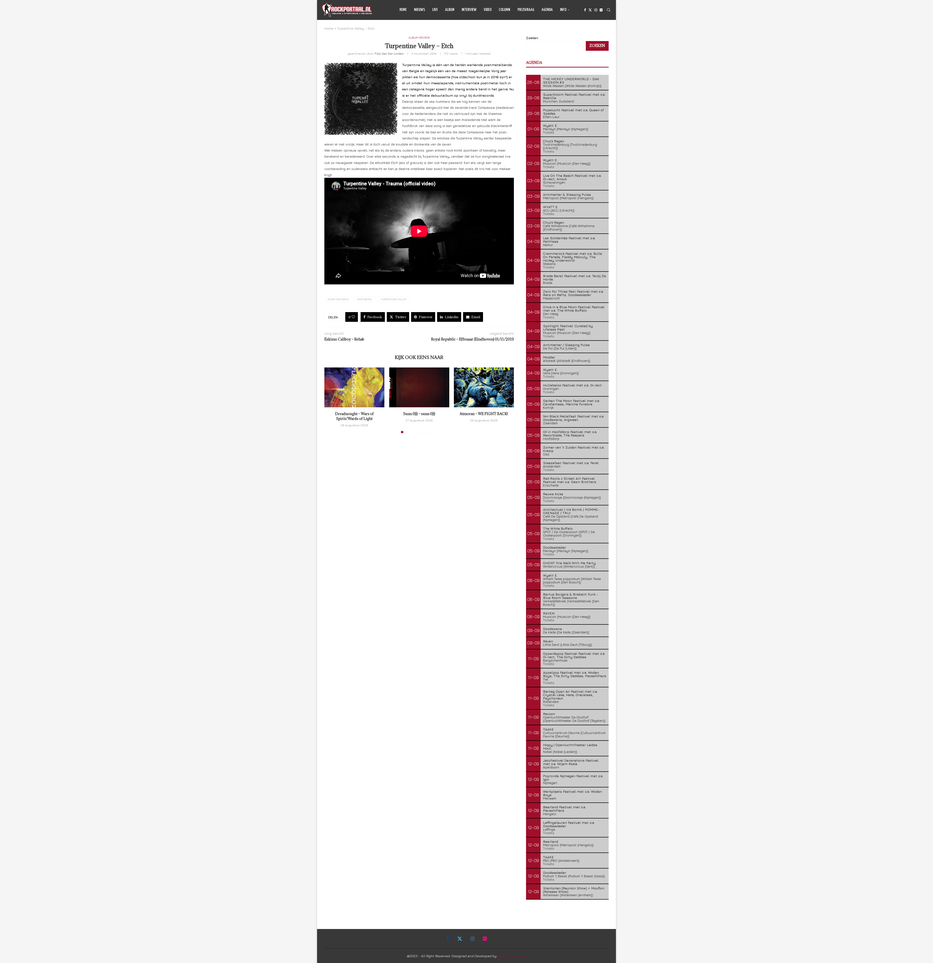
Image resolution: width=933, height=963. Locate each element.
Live (435, 10)
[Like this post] (353, 317)
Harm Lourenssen (512, 956)
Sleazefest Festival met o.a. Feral (571, 463)
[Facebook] (585, 10)
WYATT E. (550, 207)
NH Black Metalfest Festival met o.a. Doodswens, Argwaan (573, 418)
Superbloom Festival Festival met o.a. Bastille (574, 96)
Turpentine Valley (393, 299)
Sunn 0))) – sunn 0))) (419, 413)
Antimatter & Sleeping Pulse (567, 194)
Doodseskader (554, 547)
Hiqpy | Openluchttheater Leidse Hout (570, 746)
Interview (469, 10)
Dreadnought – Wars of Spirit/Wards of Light (354, 416)
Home (403, 10)
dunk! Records (338, 299)
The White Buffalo (558, 528)
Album (449, 10)
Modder (549, 357)
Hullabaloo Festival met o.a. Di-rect (572, 385)
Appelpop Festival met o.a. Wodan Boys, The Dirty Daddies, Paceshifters (574, 674)
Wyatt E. (550, 125)
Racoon (549, 714)
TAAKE (548, 729)
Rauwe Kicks (553, 494)
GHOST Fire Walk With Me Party (569, 563)
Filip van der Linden (389, 53)
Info (563, 10)
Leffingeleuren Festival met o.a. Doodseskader (569, 824)
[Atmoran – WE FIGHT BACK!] (484, 387)
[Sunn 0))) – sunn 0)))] (419, 387)
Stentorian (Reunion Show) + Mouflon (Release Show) (573, 890)
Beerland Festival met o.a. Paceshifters (564, 808)
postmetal (364, 299)
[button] (331, 400)
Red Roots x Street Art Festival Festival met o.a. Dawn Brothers (569, 480)
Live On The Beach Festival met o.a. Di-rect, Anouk (572, 177)
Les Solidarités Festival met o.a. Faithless (569, 239)
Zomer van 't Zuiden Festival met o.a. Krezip (574, 449)
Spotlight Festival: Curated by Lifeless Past (568, 327)
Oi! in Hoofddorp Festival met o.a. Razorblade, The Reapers (570, 433)
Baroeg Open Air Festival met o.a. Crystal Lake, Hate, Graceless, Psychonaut (570, 694)
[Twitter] (590, 10)
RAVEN (548, 613)
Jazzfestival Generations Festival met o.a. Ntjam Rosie (570, 762)
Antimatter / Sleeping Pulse (566, 345)
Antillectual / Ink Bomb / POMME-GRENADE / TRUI (571, 511)
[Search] (608, 10)
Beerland (550, 841)
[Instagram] (595, 10)
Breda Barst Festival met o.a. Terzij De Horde (574, 277)
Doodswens (552, 629)
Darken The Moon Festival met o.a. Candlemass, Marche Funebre (571, 402)
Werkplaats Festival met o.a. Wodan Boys (572, 793)
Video (488, 10)
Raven (548, 641)
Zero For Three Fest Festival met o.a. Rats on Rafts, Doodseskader (573, 293)
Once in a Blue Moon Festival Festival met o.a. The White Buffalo (574, 308)
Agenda (547, 10)
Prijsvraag (526, 10)
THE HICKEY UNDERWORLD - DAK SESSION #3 (571, 80)
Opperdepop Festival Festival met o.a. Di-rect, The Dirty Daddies (574, 655)
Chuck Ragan (553, 141)
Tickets (548, 132)
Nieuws (419, 10)
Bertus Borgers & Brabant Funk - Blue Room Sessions (570, 596)
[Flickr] (601, 10)
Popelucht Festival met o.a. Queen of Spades (573, 111)
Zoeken (532, 38)
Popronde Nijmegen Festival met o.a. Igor (573, 777)
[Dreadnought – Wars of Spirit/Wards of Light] (354, 387)
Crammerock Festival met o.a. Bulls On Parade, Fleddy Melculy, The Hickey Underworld (572, 256)
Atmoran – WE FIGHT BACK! (484, 413)
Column (504, 10)
